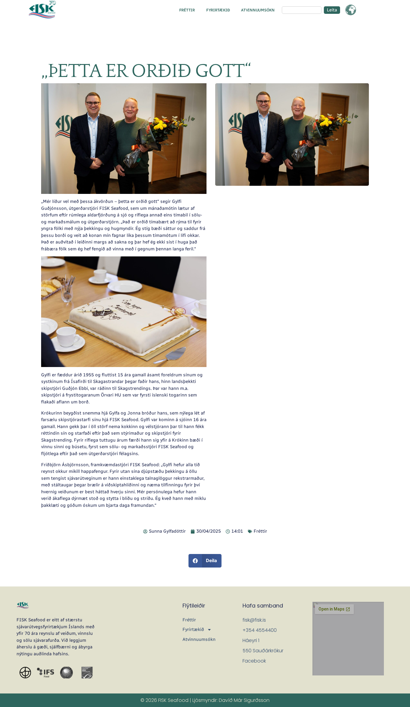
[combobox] (301, 10)
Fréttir (187, 10)
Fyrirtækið (218, 10)
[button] (205, 561)
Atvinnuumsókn (258, 10)
